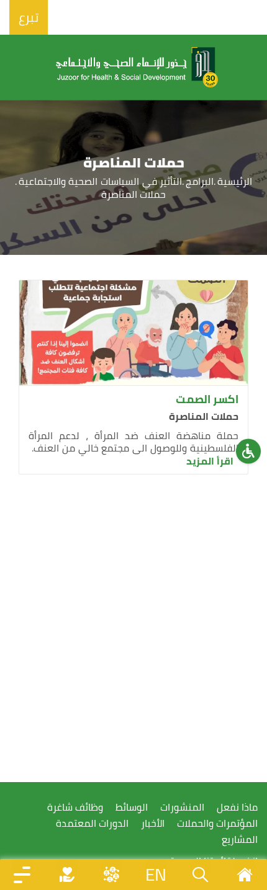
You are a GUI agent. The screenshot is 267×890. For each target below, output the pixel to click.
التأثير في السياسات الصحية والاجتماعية (101, 181)
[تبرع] (67, 874)
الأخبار (153, 823)
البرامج (200, 181)
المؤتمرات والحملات (217, 823)
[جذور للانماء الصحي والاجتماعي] (137, 67)
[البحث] (200, 874)
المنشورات (182, 807)
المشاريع (240, 839)
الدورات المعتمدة (92, 823)
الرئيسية (234, 181)
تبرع (28, 17)
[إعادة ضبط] (248, 450)
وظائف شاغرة (75, 807)
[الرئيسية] (244, 874)
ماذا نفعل (237, 807)
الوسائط (131, 807)
